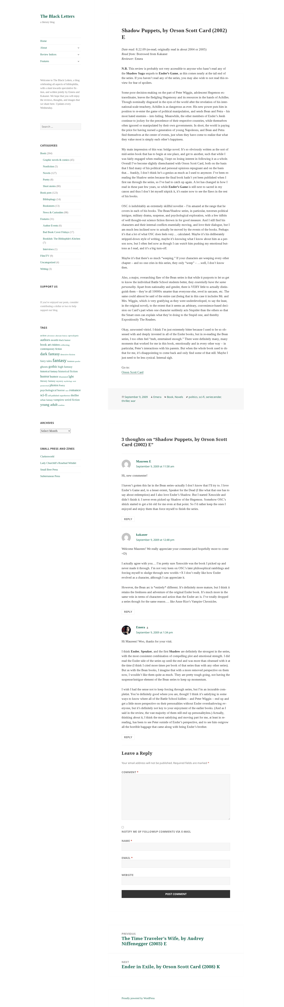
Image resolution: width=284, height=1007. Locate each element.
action (43, 335)
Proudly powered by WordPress (138, 998)
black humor (65, 340)
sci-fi (43, 395)
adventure (51, 336)
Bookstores (49, 205)
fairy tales (46, 361)
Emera (157, 397)
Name (127, 841)
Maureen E (143, 461)
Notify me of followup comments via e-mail (156, 831)
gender (77, 361)
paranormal (44, 386)
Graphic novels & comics (56, 159)
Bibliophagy (49, 199)
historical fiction (68, 371)
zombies (61, 405)
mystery (59, 381)
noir (74, 381)
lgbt (71, 376)
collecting (65, 345)
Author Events (50, 225)
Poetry (46, 179)
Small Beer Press (49, 469)
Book (43, 153)
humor (54, 376)
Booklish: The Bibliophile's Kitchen (61, 238)
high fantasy (65, 366)
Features (44, 61)
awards (54, 340)
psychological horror (52, 390)
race (67, 391)
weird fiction (72, 399)
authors (45, 340)
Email (127, 858)
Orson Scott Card (132, 372)
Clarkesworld (47, 456)
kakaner (141, 534)
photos (54, 385)
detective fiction (67, 354)
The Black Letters (57, 16)
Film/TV (44, 255)
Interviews (48, 249)
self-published (53, 395)
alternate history (61, 336)
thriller (75, 395)
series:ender (213, 397)
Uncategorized (47, 262)
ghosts (44, 366)
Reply (128, 519)
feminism (70, 361)
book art (45, 344)
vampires (58, 399)
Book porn (45, 192)
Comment (130, 772)
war (133, 401)
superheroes (65, 395)
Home (43, 41)
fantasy (60, 360)
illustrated (63, 377)
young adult (49, 405)
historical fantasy (49, 371)
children (55, 344)
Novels (46, 173)
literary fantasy (48, 381)
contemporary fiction (51, 348)
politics (193, 397)
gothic (52, 367)
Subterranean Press (50, 476)
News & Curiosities (53, 212)
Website (127, 875)
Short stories (49, 186)
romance (75, 390)
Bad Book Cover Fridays (56, 232)
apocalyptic (73, 335)
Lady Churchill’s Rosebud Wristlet (58, 463)
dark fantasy (50, 354)
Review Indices (48, 54)
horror (44, 376)
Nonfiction (48, 166)
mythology (68, 381)
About (43, 47)
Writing (44, 269)
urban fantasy (46, 400)
